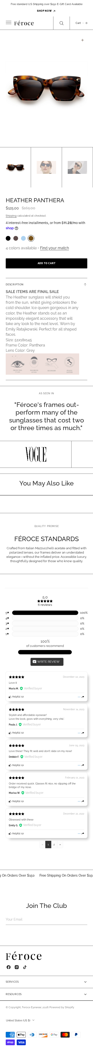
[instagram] (17, 967)
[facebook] (8, 967)
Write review (48, 661)
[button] (8, 23)
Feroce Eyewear (31, 1007)
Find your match (54, 248)
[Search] (61, 23)
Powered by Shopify (61, 1007)
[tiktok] (25, 967)
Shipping (11, 215)
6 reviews (45, 605)
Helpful (15, 696)
